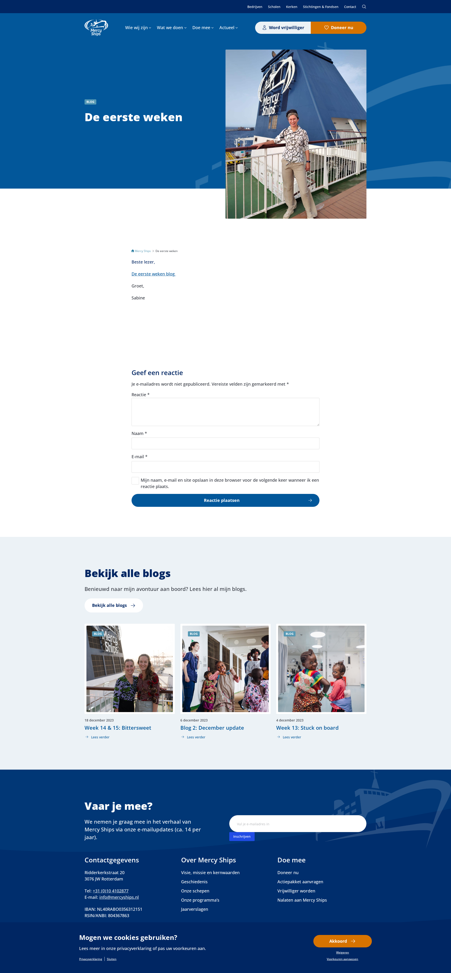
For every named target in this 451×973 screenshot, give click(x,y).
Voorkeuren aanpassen (342, 959)
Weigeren (342, 952)
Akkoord (338, 941)
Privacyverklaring (90, 959)
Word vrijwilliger (286, 27)
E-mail (140, 456)
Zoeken (364, 6)
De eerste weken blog (154, 274)
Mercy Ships (143, 251)
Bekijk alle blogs (109, 605)
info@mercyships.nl (119, 897)
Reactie (141, 394)
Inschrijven (242, 836)
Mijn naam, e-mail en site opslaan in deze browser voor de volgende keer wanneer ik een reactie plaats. (230, 483)
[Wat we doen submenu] (185, 27)
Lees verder (97, 737)
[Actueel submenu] (236, 27)
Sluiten (112, 959)
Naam (139, 433)
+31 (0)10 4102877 (110, 891)
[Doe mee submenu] (212, 27)
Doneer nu (342, 27)
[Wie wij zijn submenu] (150, 27)
